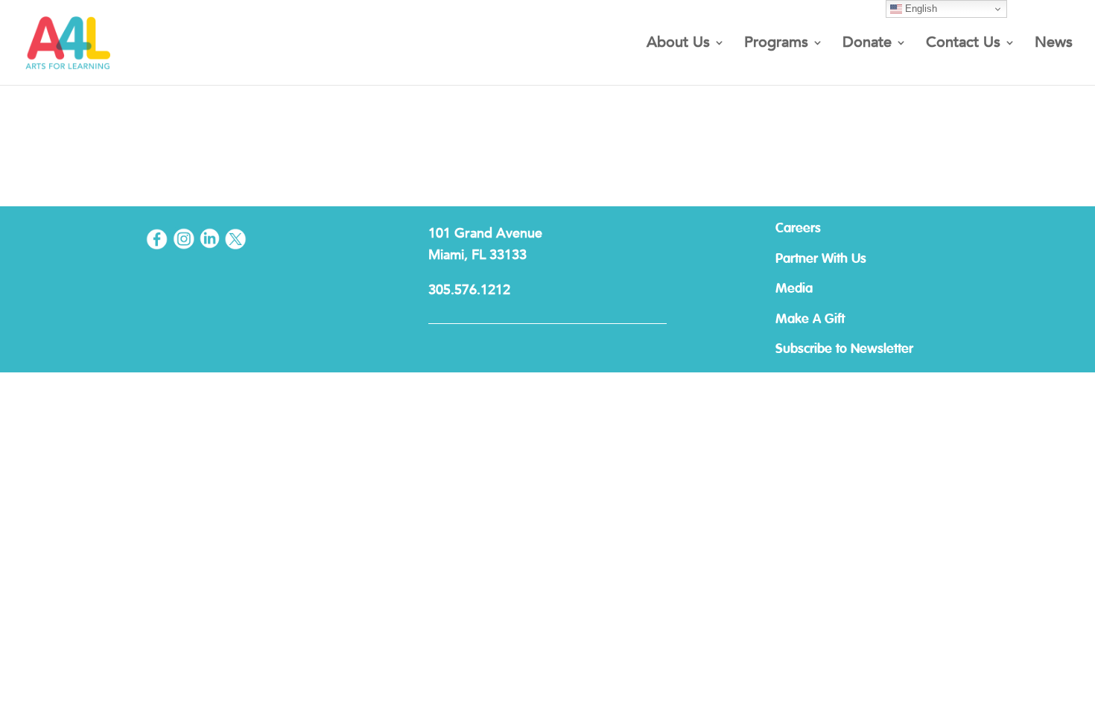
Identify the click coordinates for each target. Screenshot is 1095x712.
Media (794, 289)
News (1054, 44)
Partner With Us (820, 259)
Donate (867, 44)
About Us (678, 44)
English (919, 8)
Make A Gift (810, 319)
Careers (798, 228)
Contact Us (963, 44)
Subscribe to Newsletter (844, 349)
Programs (776, 44)
